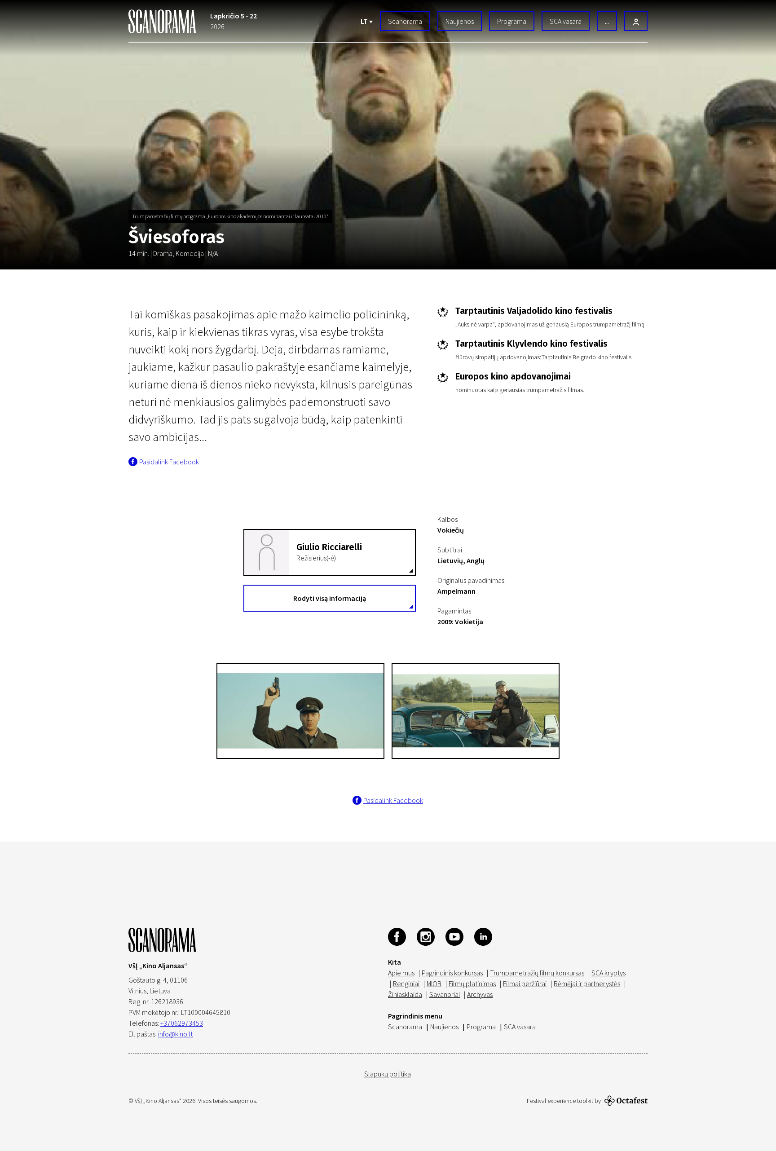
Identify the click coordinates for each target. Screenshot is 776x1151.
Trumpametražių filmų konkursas (537, 972)
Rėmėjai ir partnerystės (587, 983)
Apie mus (401, 972)
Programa (511, 21)
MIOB (434, 983)
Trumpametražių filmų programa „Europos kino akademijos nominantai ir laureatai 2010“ (230, 216)
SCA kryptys (608, 972)
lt (365, 21)
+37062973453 (181, 1023)
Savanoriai (444, 994)
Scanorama (405, 21)
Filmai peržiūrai (525, 983)
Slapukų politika (387, 1073)
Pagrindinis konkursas (452, 972)
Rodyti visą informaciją (329, 598)
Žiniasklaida (405, 994)
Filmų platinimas (472, 983)
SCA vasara (566, 21)
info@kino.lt (175, 1033)
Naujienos (459, 21)
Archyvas (480, 994)
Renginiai (406, 983)
